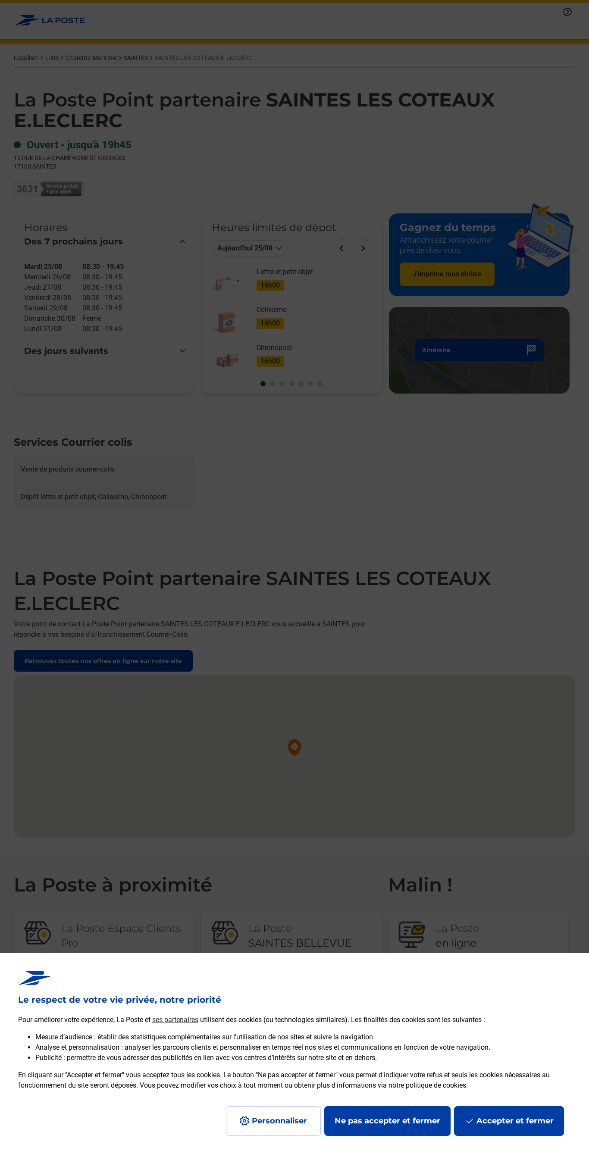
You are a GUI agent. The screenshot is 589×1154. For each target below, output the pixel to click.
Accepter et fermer (515, 1121)
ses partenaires (175, 1020)
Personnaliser (279, 1121)
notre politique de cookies (427, 1085)
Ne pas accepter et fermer (387, 1121)
